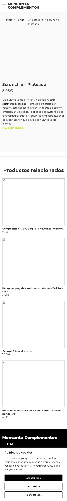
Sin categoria (35, 19)
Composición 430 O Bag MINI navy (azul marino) (32, 228)
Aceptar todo (33, 478)
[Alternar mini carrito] (58, 5)
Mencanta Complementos (24, 5)
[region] (33, 474)
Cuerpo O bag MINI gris (17, 351)
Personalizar (33, 486)
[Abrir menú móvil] (4, 6)
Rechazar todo (33, 494)
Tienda (20, 19)
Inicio (9, 19)
